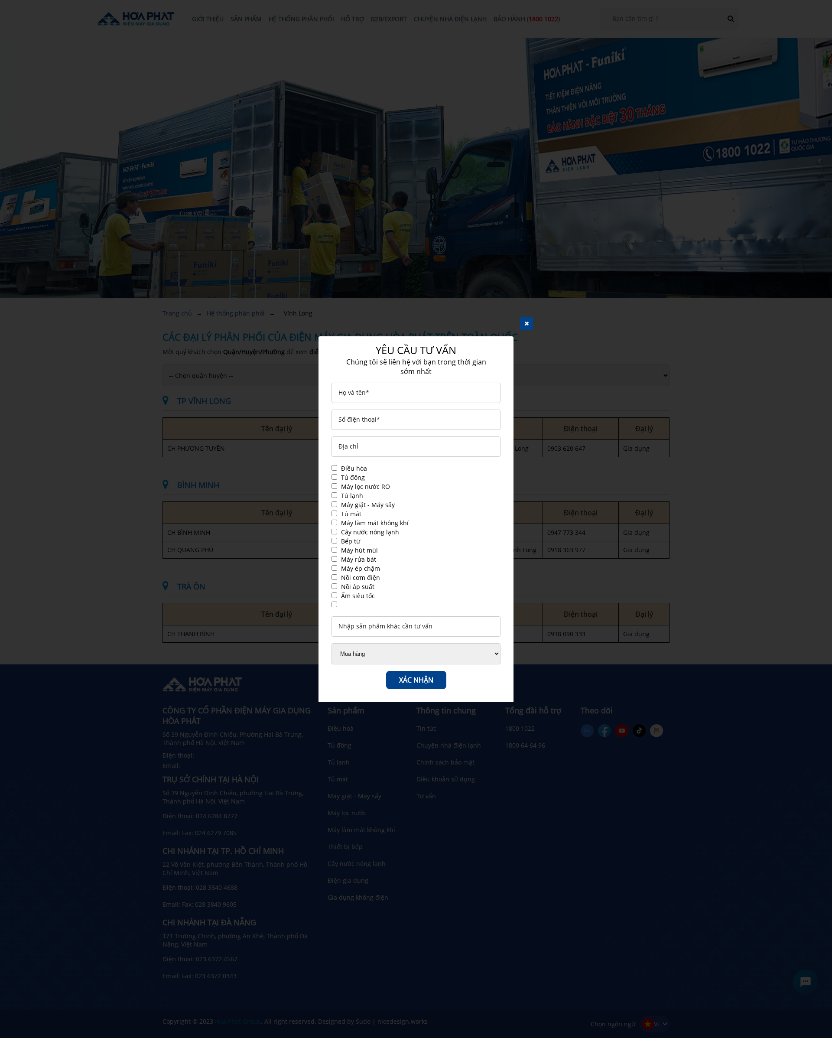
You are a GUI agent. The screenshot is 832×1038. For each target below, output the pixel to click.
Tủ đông (353, 477)
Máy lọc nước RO (365, 486)
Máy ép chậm (360, 568)
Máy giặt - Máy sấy (368, 505)
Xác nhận (416, 680)
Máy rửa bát (358, 559)
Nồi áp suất (357, 586)
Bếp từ (350, 541)
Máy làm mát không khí (375, 523)
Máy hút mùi (359, 550)
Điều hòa (354, 468)
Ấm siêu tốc (358, 596)
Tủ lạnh (352, 495)
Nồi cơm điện (360, 577)
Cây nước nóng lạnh (370, 532)
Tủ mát (351, 514)
